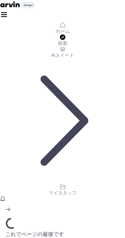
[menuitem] (62, 29)
